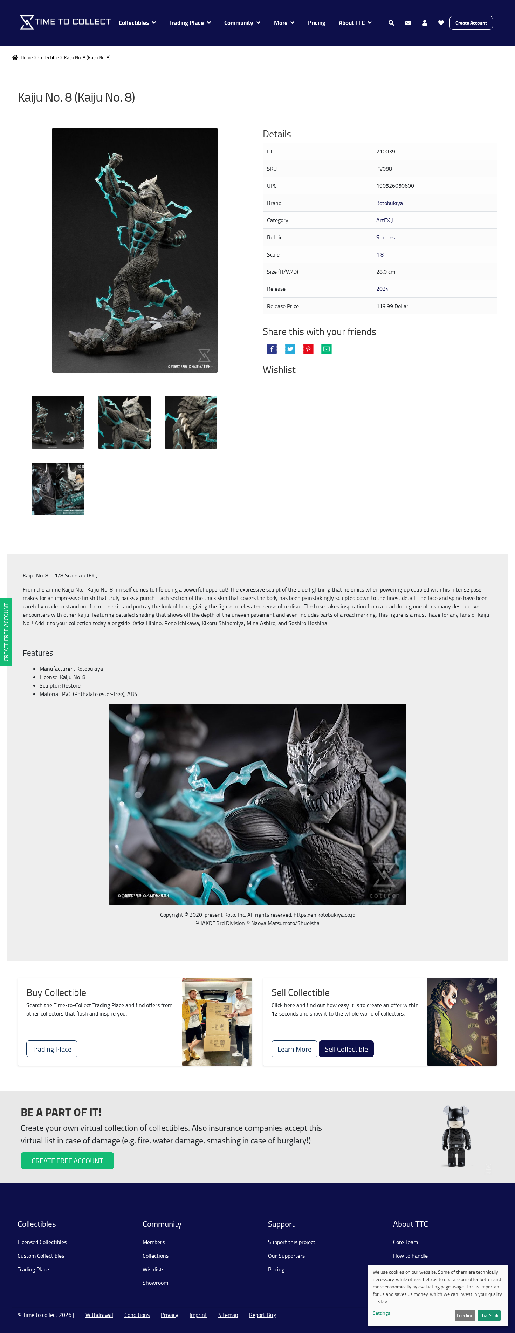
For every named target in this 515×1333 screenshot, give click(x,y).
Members (154, 1242)
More (281, 22)
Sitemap (228, 1315)
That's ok (489, 1315)
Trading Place (186, 22)
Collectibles (134, 22)
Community (238, 22)
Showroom (155, 1282)
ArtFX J (384, 220)
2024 (382, 289)
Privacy (169, 1315)
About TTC (352, 22)
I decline (465, 1315)
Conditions (137, 1315)
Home (27, 57)
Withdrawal (99, 1315)
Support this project (291, 1242)
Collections (156, 1255)
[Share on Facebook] (271, 349)
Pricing (316, 22)
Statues (385, 237)
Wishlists (153, 1269)
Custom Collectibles (41, 1255)
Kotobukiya (389, 203)
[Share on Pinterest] (308, 349)
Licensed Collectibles (42, 1242)
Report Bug (262, 1315)
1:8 (380, 254)
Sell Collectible (346, 1049)
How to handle (410, 1255)
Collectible (48, 57)
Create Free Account (6, 632)
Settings (381, 1313)
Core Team (405, 1242)
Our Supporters (286, 1255)
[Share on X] (290, 349)
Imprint (198, 1315)
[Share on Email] (326, 349)
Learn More (294, 1049)
